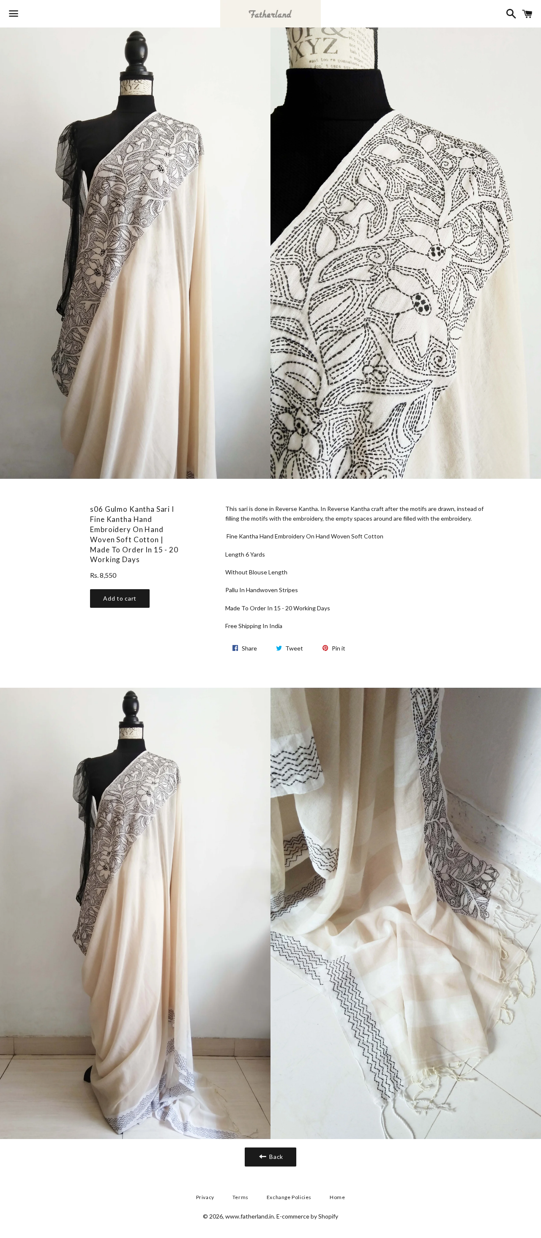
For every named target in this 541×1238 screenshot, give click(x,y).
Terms (240, 1197)
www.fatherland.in (249, 1216)
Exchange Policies (289, 1197)
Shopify (328, 1216)
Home (337, 1197)
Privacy (205, 1197)
